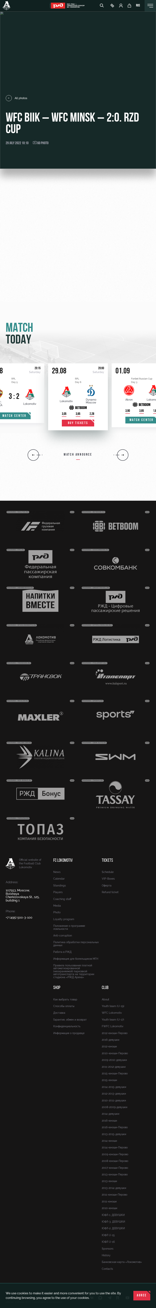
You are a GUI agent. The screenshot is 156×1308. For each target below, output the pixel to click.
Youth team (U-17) (113, 1019)
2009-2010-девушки (114, 1059)
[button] (33, 455)
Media (57, 905)
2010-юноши (109, 1208)
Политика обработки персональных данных (76, 944)
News (56, 872)
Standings (59, 885)
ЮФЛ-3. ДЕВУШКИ (113, 1221)
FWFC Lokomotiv (112, 1026)
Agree (142, 1295)
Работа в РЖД (62, 951)
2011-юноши (109, 1201)
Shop (56, 988)
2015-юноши (109, 1080)
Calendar (59, 878)
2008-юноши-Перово (115, 1160)
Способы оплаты (63, 1006)
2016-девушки (110, 1039)
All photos (21, 98)
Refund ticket (110, 892)
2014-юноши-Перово (115, 1147)
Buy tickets (78, 423)
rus (138, 5)
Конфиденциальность (66, 1026)
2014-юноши (109, 1140)
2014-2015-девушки (114, 1086)
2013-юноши (109, 1181)
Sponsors (107, 1248)
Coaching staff (62, 899)
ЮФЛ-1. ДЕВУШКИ (113, 1215)
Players (58, 892)
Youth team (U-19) (113, 1006)
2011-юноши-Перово (114, 1194)
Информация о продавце (68, 1033)
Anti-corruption (62, 935)
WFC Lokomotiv (112, 1012)
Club (105, 988)
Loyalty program (63, 919)
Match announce (78, 455)
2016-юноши (109, 1120)
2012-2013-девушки (114, 1093)
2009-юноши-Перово (115, 1154)
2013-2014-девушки (114, 1187)
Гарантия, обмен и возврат (70, 1019)
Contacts (107, 1268)
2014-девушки (110, 1113)
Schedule (108, 872)
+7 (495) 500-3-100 (19, 917)
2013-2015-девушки (114, 1134)
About (105, 999)
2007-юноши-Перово (115, 1167)
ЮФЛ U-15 (108, 1235)
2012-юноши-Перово (114, 1033)
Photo (56, 912)
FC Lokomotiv (63, 860)
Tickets (107, 860)
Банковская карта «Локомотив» (122, 1261)
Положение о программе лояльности (69, 927)
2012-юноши (109, 1046)
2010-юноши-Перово (115, 1053)
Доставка (59, 1012)
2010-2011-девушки (114, 1100)
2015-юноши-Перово (115, 1073)
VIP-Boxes (108, 878)
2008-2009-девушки (114, 1107)
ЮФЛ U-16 (108, 1241)
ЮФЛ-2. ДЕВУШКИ (113, 1228)
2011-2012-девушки (114, 1066)
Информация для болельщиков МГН (75, 958)
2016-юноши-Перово (115, 1127)
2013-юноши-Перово (115, 1174)
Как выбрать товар (65, 999)
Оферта (106, 885)
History (106, 1255)
